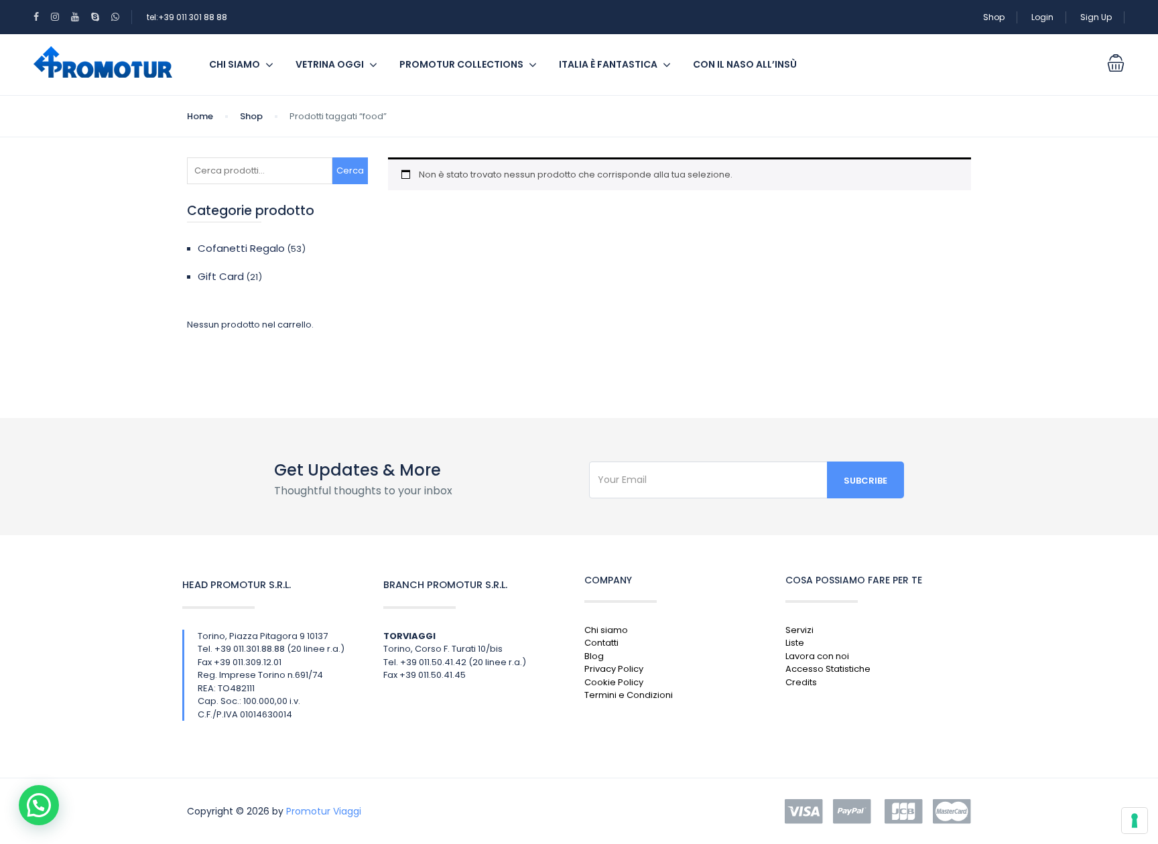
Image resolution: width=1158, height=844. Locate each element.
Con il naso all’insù (745, 64)
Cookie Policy (613, 682)
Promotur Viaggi (323, 811)
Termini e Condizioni (628, 695)
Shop (994, 17)
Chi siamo (234, 64)
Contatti (601, 642)
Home (200, 116)
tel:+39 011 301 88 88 (187, 17)
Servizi (799, 630)
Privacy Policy (613, 668)
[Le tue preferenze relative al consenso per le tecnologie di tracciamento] (1134, 820)
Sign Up (1096, 17)
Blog (594, 656)
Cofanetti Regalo (241, 248)
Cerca (350, 170)
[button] (39, 805)
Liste (794, 642)
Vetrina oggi (330, 64)
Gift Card (221, 276)
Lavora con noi (817, 656)
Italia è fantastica (608, 64)
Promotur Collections (461, 64)
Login (1042, 17)
